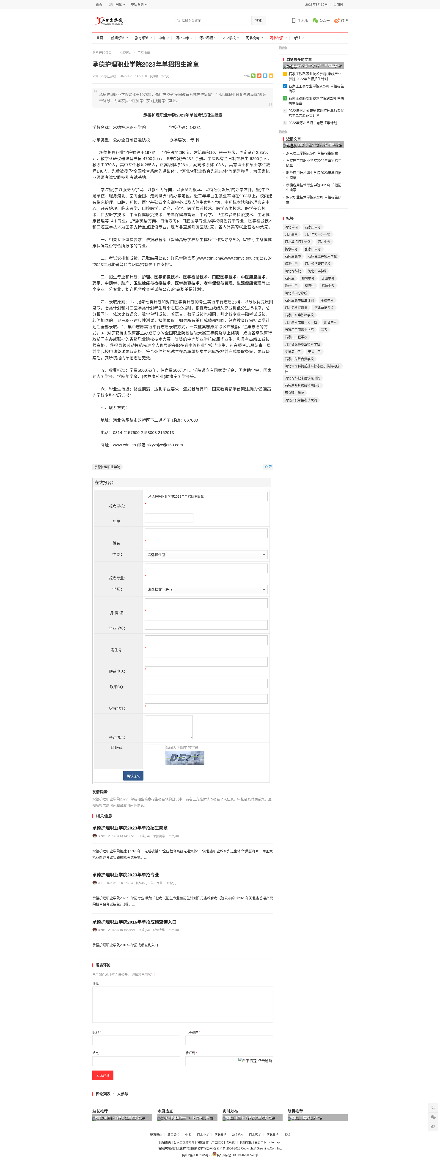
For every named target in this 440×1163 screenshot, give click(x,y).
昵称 (96, 1032)
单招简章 (143, 52)
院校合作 (203, 1142)
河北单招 (276, 38)
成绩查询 (159, 930)
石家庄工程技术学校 (322, 256)
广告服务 (217, 1142)
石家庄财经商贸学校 (299, 359)
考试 (297, 38)
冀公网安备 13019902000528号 (237, 1155)
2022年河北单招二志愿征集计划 (313, 123)
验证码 (191, 1053)
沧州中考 (291, 285)
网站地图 (246, 1142)
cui (100, 883)
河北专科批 (293, 271)
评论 (95, 983)
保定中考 (291, 264)
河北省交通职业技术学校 (302, 344)
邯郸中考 (308, 278)
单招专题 (137, 4)
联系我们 (232, 1142)
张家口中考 (313, 249)
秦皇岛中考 (293, 351)
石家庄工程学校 (296, 337)
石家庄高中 (293, 256)
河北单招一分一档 (317, 234)
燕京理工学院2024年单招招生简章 (312, 153)
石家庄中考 (313, 227)
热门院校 (115, 4)
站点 (95, 1053)
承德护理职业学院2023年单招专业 (125, 875)
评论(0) (174, 836)
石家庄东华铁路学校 (299, 315)
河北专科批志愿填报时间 (302, 378)
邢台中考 (330, 322)
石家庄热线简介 (183, 1142)
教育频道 (141, 38)
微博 (344, 20)
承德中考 (327, 300)
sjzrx (101, 836)
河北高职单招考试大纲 (301, 400)
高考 (324, 329)
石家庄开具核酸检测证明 (302, 385)
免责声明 (261, 1142)
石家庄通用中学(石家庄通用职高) (118, 1118)
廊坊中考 (328, 285)
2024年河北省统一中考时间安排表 (184, 1118)
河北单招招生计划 (298, 242)
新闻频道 (118, 38)
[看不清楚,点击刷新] (255, 1061)
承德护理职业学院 (107, 467)
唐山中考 (328, 278)
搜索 (258, 20)
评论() (165, 76)
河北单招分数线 (296, 293)
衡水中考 (291, 249)
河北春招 (206, 38)
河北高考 (253, 38)
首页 (99, 4)
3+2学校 (229, 38)
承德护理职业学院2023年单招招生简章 (130, 828)
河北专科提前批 (296, 307)
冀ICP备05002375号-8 (196, 1155)
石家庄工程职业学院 (304, 1118)
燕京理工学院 (294, 393)
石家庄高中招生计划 (299, 300)
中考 (162, 38)
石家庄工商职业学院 (299, 329)
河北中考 (182, 38)
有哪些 (309, 285)
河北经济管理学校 (317, 264)
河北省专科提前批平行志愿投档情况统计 (312, 366)
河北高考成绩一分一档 (301, 322)
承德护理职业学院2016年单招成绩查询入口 (134, 922)
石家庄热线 (108, 76)
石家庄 (289, 278)
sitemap (274, 1142)
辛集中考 (314, 351)
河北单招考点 (324, 307)
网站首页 (165, 1142)
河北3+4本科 (317, 271)
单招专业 (156, 883)
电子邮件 (192, 1032)
